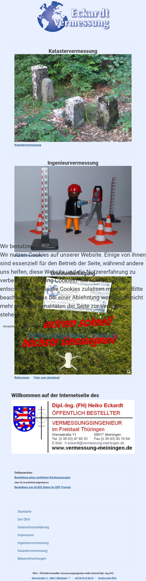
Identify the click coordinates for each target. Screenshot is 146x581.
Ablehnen (31, 326)
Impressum (103, 334)
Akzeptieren (10, 326)
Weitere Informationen (56, 334)
